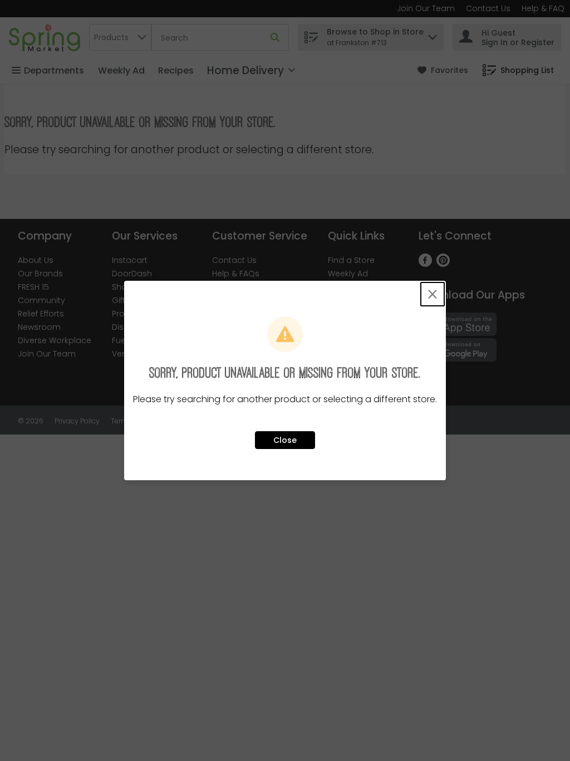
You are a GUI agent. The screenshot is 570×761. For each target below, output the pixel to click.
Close (285, 440)
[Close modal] (432, 294)
